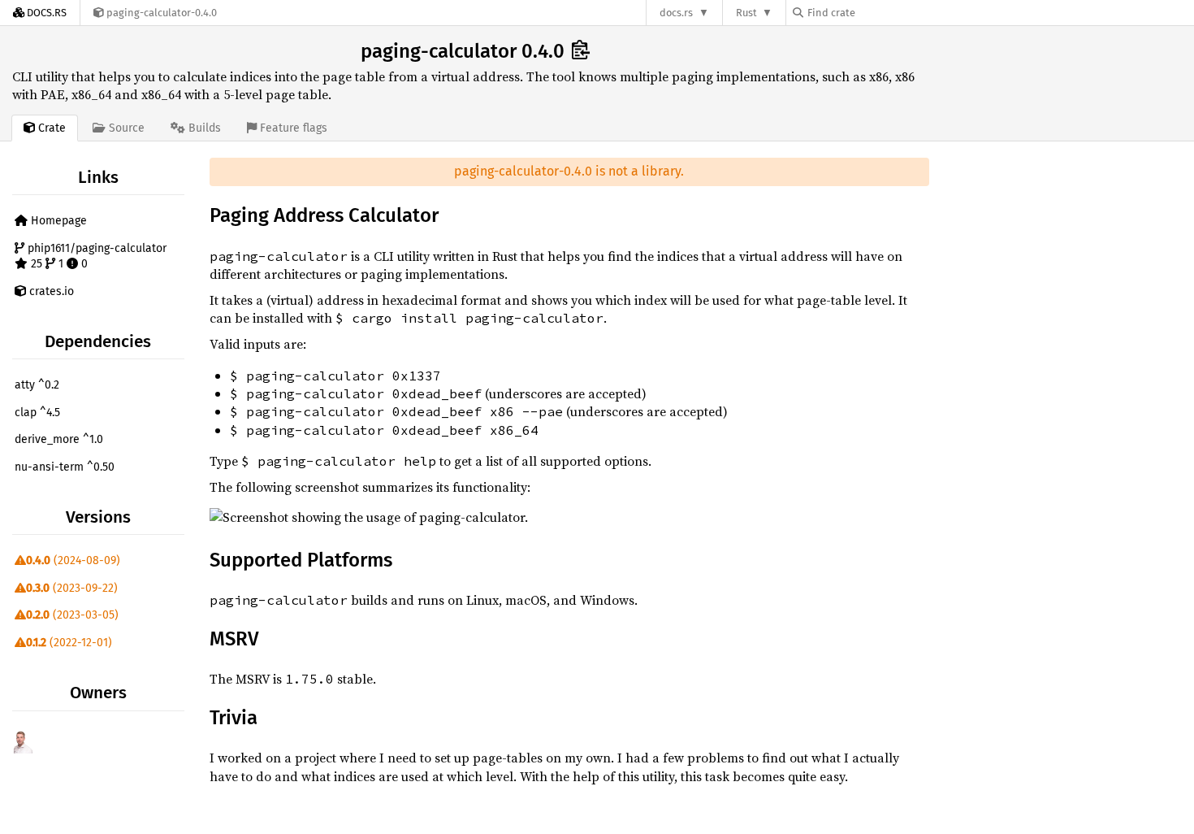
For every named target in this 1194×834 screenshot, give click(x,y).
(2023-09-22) (72, 588)
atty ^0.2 (37, 385)
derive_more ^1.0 (59, 439)
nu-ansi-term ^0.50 (65, 467)
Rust (746, 13)
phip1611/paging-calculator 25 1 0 (95, 256)
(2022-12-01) (69, 642)
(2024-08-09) (73, 560)
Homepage (57, 221)
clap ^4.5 (37, 412)
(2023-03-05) (72, 615)
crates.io (50, 291)
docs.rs (676, 13)
